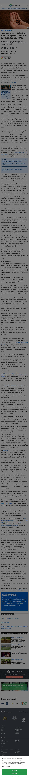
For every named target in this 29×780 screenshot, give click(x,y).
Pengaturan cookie (14, 776)
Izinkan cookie (14, 773)
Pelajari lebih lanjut (6, 766)
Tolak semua (14, 770)
